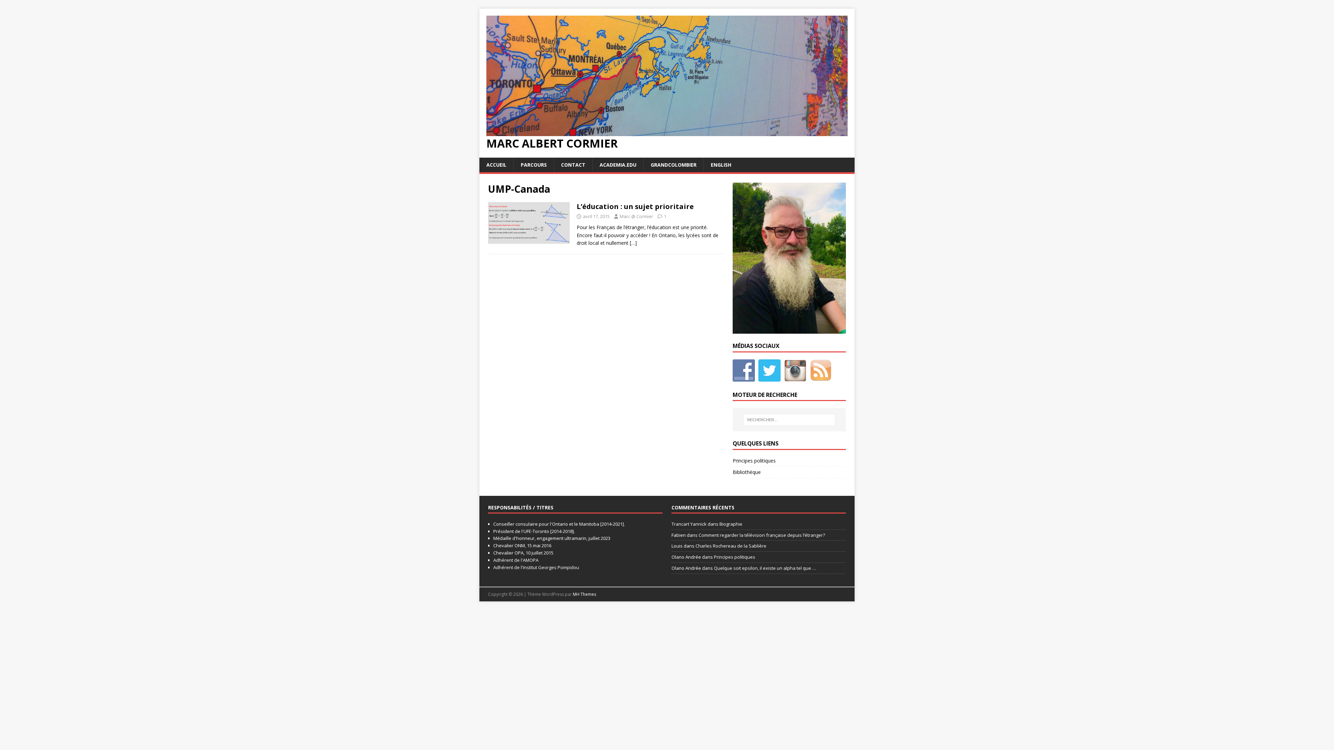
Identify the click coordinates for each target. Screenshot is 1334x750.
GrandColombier (674, 164)
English (721, 164)
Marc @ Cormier (636, 216)
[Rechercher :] (789, 420)
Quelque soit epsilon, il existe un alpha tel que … (765, 568)
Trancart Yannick (689, 524)
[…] (633, 243)
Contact (573, 164)
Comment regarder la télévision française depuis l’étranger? (762, 535)
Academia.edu (618, 164)
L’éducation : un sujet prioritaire (635, 206)
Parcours (534, 164)
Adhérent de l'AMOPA (515, 560)
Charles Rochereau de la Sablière (730, 546)
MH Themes (584, 594)
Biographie (730, 524)
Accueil (496, 164)
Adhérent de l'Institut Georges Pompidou (536, 567)
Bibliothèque (747, 472)
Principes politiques (754, 460)
